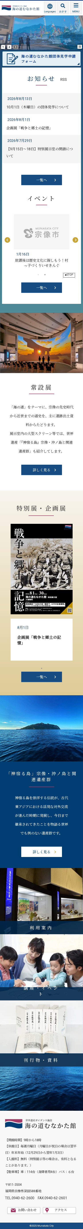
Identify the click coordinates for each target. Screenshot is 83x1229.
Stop (80, 46)
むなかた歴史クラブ (42, 260)
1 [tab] (41, 668)
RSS (63, 79)
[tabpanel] (41, 240)
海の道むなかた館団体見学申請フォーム (48, 59)
